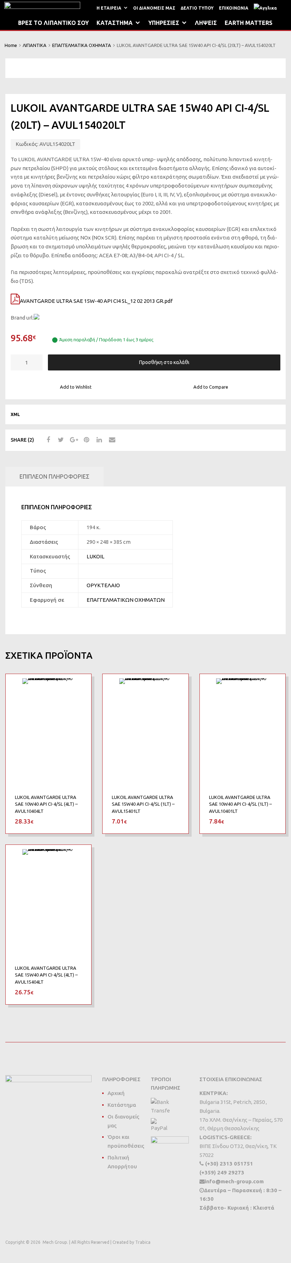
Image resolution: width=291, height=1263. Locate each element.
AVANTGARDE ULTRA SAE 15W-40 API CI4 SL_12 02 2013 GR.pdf (96, 301)
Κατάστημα (122, 1105)
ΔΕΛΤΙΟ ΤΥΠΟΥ (197, 8)
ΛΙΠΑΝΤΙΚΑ (34, 45)
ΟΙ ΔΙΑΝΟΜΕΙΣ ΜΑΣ (154, 8)
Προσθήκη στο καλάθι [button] (77, 821)
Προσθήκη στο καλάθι (164, 362)
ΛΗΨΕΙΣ (206, 23)
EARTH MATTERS (249, 23)
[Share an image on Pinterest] (85, 439)
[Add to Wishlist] (80, 687)
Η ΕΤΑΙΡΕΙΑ (109, 8)
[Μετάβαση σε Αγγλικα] (266, 8)
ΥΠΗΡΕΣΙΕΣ (163, 23)
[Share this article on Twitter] (60, 439)
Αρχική (116, 1093)
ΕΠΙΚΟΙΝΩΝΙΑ (233, 8)
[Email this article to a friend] (111, 439)
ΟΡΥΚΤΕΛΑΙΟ (103, 585)
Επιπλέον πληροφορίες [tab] (54, 476)
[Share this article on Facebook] (47, 439)
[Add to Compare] (80, 699)
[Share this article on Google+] (72, 439)
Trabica (142, 1242)
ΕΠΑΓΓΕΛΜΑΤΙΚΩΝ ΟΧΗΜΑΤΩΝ (126, 600)
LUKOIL (95, 556)
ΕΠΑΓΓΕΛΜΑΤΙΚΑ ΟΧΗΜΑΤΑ (81, 45)
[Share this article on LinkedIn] (98, 439)
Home (11, 45)
